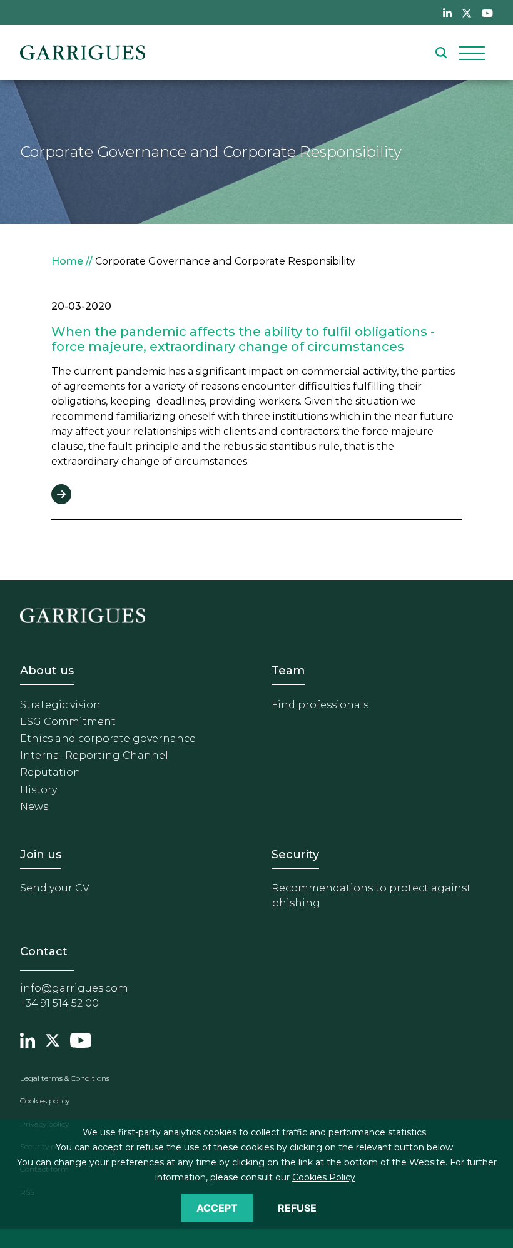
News (34, 807)
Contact (44, 951)
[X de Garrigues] (467, 12)
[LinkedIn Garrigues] (27, 1038)
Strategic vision (60, 705)
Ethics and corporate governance (108, 738)
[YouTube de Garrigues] (487, 12)
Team (288, 670)
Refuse (297, 1208)
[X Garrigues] (52, 1038)
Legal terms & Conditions (64, 1078)
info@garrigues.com (74, 988)
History (38, 790)
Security (295, 854)
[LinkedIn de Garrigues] (447, 12)
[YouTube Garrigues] (80, 1038)
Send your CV (54, 888)
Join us (40, 854)
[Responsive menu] (472, 52)
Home (67, 261)
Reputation (50, 772)
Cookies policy (44, 1100)
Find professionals (320, 705)
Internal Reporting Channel (94, 755)
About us (47, 670)
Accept (217, 1208)
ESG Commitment (68, 722)
